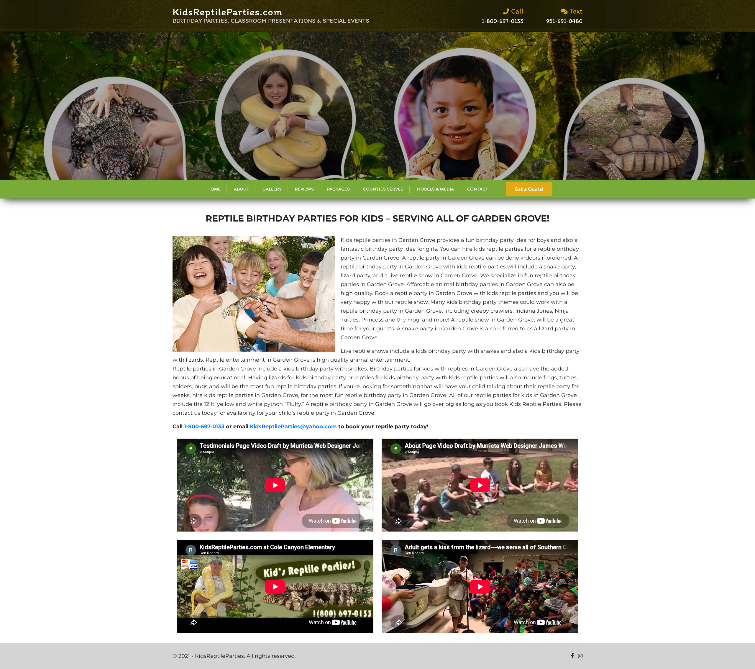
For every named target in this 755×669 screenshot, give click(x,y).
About (241, 189)
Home (214, 189)
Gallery (272, 189)
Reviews (304, 189)
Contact (477, 189)
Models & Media (435, 189)
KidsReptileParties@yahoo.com (293, 426)
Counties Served (383, 189)
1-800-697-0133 (204, 426)
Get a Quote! (529, 189)
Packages (338, 189)
